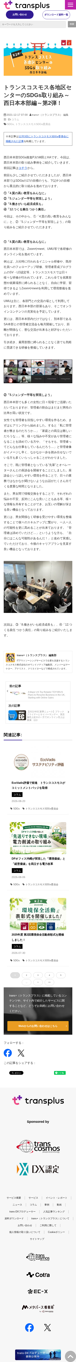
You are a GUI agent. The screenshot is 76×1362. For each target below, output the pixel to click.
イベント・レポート (56, 1197)
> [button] (38, 982)
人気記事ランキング (54, 1211)
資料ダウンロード (14, 1218)
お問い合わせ (20, 14)
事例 (46, 1204)
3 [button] (38, 975)
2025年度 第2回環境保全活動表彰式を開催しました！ (38, 937)
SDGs (10, 124)
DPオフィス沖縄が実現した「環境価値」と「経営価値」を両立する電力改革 (38, 861)
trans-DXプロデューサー (22, 1211)
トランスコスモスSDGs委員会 (33, 124)
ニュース (17, 1204)
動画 (59, 1204)
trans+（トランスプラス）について (50, 1218)
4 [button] (49, 975)
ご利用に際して (48, 1225)
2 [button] (26, 975)
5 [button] (60, 975)
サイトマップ (37, 1239)
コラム (15, 119)
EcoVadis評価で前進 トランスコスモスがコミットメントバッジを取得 (38, 785)
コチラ (22, 168)
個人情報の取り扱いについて (24, 1232)
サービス (33, 1197)
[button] (70, 5)
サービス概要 (14, 1197)
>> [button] (49, 982)
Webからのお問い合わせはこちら (38, 1025)
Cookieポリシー (56, 1232)
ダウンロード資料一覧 (56, 14)
